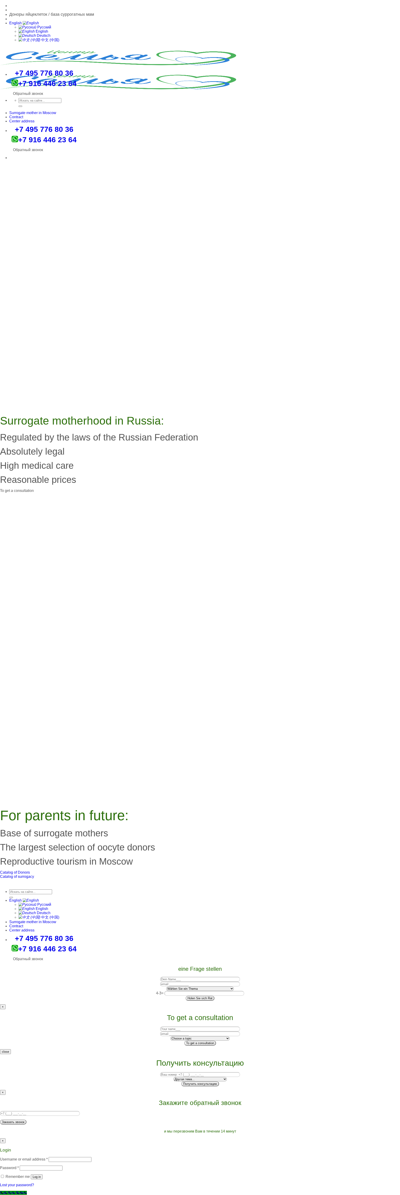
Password (9, 1168)
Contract (16, 117)
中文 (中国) (49, 40)
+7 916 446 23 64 (47, 140)
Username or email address (24, 1159)
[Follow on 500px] (10, 6)
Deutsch (43, 35)
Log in (37, 1177)
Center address (21, 121)
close (5, 1051)
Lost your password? (17, 1185)
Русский (43, 27)
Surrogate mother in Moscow (32, 113)
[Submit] (20, 106)
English (16, 23)
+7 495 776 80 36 (44, 129)
